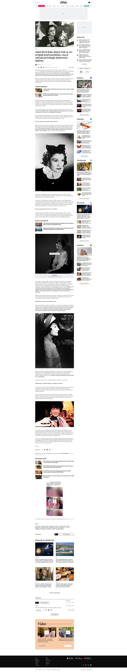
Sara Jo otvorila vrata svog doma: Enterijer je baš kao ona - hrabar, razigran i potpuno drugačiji (84, 60)
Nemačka (48, 528)
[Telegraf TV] (91, 665)
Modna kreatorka (60, 528)
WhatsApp (71, 453)
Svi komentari (54, 614)
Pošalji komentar (66, 534)
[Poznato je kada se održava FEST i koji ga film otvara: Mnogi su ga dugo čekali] (84, 84)
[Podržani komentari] (70, 603)
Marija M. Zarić (39, 64)
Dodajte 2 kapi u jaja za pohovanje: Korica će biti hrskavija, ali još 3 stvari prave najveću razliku (84, 56)
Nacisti (56, 526)
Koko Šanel (38, 526)
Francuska (43, 528)
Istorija (53, 528)
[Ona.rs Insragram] (88, 665)
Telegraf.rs (38, 2)
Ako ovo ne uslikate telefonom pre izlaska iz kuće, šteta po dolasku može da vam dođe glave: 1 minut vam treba (84, 51)
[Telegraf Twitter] (86, 665)
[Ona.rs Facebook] (83, 665)
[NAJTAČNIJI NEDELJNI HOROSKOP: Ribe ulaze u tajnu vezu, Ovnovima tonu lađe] (79, 236)
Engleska (37, 528)
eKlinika (80, 119)
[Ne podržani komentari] (73, 603)
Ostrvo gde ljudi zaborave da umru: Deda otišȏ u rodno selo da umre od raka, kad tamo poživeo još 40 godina (84, 46)
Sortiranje (68, 600)
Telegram (41, 454)
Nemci (68, 526)
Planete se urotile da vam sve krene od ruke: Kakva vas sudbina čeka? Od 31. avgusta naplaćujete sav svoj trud (83, 41)
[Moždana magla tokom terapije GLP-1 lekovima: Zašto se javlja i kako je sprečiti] (79, 137)
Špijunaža (52, 526)
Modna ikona (62, 526)
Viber (37, 454)
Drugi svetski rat (45, 526)
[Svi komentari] (67, 603)
